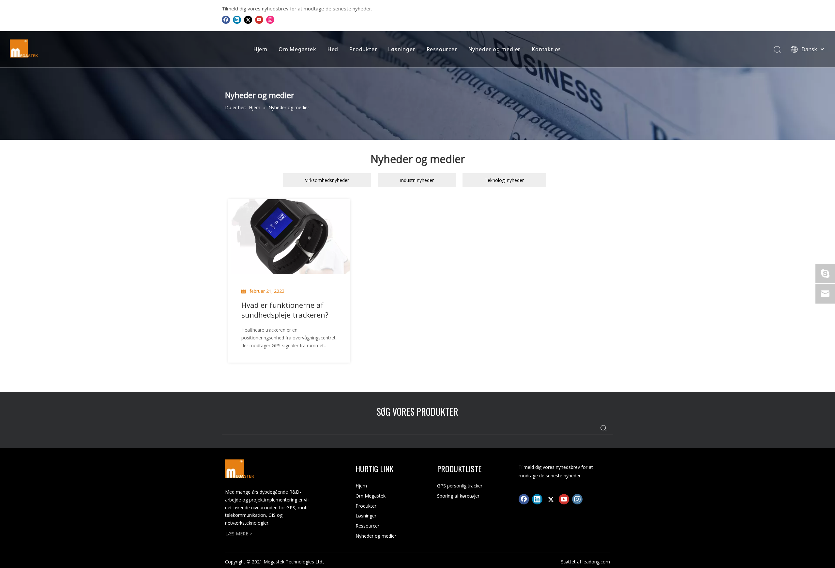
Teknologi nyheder (504, 180)
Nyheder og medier (494, 49)
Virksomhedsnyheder (327, 180)
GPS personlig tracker (459, 486)
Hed (332, 49)
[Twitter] (248, 19)
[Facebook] (226, 19)
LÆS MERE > (238, 534)
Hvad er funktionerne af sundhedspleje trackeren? (284, 310)
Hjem (260, 49)
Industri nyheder (417, 180)
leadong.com (596, 562)
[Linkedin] (237, 19)
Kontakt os (546, 49)
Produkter (363, 49)
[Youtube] (259, 19)
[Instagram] (270, 19)
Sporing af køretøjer (458, 496)
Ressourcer (442, 49)
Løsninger (401, 49)
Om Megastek (297, 49)
